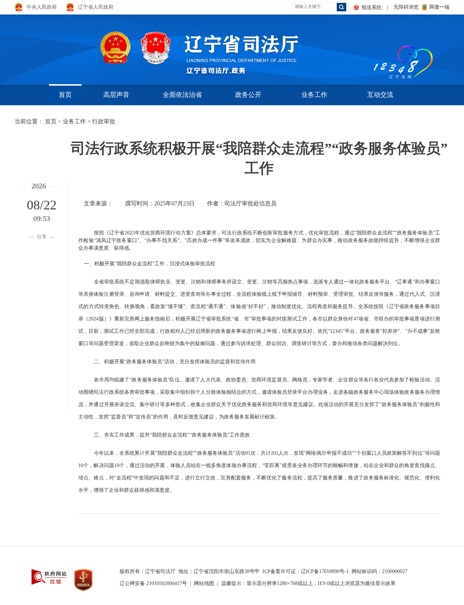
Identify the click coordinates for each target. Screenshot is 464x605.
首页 (65, 94)
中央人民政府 (41, 7)
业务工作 (314, 94)
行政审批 (103, 121)
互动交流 (380, 94)
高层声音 (116, 94)
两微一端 (439, 7)
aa (372, 47)
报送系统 (371, 7)
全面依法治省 (182, 94)
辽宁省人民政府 (95, 7)
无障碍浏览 (406, 7)
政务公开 (248, 94)
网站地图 (204, 583)
